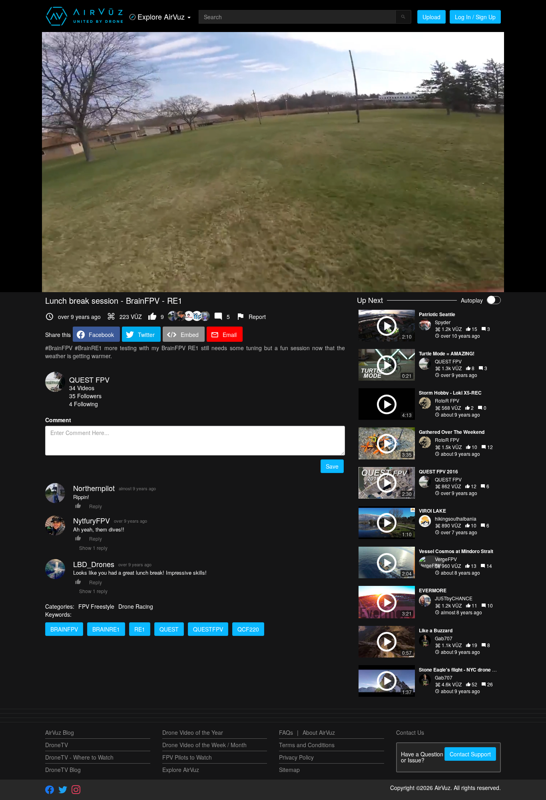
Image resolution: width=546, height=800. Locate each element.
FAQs (286, 732)
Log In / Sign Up (475, 17)
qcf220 (248, 629)
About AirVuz (319, 732)
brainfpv (64, 629)
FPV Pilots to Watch (187, 757)
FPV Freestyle (96, 606)
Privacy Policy (296, 757)
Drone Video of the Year (192, 732)
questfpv (208, 629)
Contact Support (470, 754)
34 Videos (81, 388)
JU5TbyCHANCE (453, 598)
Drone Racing (135, 606)
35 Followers (85, 396)
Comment (58, 420)
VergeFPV (446, 558)
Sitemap (289, 770)
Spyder (442, 322)
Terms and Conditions (307, 745)
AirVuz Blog (59, 732)
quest (169, 629)
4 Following (83, 404)
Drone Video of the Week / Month (204, 745)
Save (332, 466)
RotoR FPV (447, 400)
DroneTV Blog (63, 770)
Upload (431, 17)
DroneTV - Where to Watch (79, 757)
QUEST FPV (89, 379)
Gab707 (443, 638)
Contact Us (410, 732)
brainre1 (106, 629)
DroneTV (56, 745)
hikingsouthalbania (455, 518)
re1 (139, 629)
